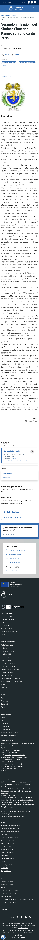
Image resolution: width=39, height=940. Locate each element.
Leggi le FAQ (5, 834)
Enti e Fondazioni (6, 628)
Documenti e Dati (6, 625)
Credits (3, 862)
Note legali (4, 855)
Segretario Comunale (12, 451)
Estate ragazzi (5, 701)
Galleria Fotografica (7, 726)
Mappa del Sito (6, 871)
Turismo (3, 684)
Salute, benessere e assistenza (10, 678)
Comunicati (4, 704)
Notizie (14, 15)
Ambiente (4, 648)
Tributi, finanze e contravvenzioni (11, 681)
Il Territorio (4, 723)
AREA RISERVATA (19, 937)
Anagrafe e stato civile (8, 651)
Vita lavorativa (5, 687)
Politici (3, 634)
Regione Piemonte (7, 2)
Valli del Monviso (6, 896)
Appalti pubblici (6, 654)
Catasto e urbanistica (7, 660)
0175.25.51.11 (8, 746)
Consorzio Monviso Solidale (9, 890)
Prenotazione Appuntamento (10, 837)
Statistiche (4, 868)
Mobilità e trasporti (7, 675)
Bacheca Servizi (6, 846)
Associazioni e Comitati (8, 735)
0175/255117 (15, 458)
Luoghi (3, 720)
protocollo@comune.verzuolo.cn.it (17, 460)
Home (2, 15)
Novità (8, 15)
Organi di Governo (6, 616)
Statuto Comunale (7, 849)
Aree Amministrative (7, 619)
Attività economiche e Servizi (10, 732)
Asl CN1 (3, 887)
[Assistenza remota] (30, 928)
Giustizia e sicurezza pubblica (10, 669)
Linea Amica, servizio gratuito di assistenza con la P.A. (18, 899)
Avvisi (3, 707)
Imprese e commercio (7, 672)
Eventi (3, 717)
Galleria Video (5, 729)
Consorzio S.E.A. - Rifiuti (8, 893)
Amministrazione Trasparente (10, 825)
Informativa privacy (7, 852)
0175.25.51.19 (8, 748)
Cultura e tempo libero (8, 663)
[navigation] (4, 8)
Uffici (2, 622)
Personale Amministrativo (9, 631)
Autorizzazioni (5, 657)
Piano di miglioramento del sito (10, 831)
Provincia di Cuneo (7, 884)
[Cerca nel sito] (34, 8)
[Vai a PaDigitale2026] (12, 606)
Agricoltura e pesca (7, 645)
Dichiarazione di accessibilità (10, 828)
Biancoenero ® (14, 933)
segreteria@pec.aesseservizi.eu (14, 816)
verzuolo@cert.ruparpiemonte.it (15, 755)
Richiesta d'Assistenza (8, 843)
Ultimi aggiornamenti (7, 865)
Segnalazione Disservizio (8, 840)
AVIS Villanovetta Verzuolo (9, 902)
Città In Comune (23, 928)
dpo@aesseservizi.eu (11, 814)
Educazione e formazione (9, 666)
